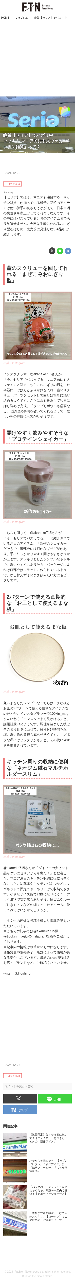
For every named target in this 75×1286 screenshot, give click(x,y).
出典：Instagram (14, 363)
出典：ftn (69, 151)
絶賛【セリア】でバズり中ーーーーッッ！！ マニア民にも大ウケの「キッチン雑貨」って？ (37, 141)
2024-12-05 (12, 173)
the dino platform (42, 1276)
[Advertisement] (37, 58)
